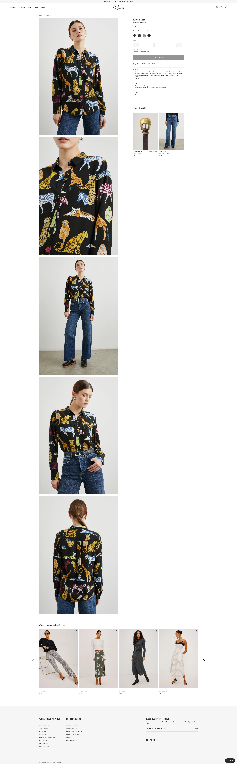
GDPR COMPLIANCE (73, 735)
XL (172, 45)
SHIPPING (42, 735)
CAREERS (69, 738)
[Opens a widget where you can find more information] (230, 760)
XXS (136, 45)
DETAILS (135, 69)
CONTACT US (44, 747)
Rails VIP (13, 7)
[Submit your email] (196, 728)
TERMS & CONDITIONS (74, 723)
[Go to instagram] (151, 740)
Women (22, 7)
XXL (179, 45)
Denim (36, 7)
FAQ (40, 723)
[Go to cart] (226, 7)
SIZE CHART (43, 741)
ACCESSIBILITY (71, 729)
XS (143, 45)
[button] (115, 19)
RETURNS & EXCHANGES (48, 738)
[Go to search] (217, 7)
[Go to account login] (222, 7)
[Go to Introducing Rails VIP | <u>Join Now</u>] (118, 1)
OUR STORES (44, 729)
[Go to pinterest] (154, 740)
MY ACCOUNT (44, 726)
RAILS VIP (42, 732)
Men (29, 7)
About (43, 7)
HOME (40, 15)
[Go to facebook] (147, 740)
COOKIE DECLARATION (74, 732)
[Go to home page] (118, 7)
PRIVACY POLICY (72, 726)
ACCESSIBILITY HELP (73, 741)
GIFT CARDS (43, 744)
